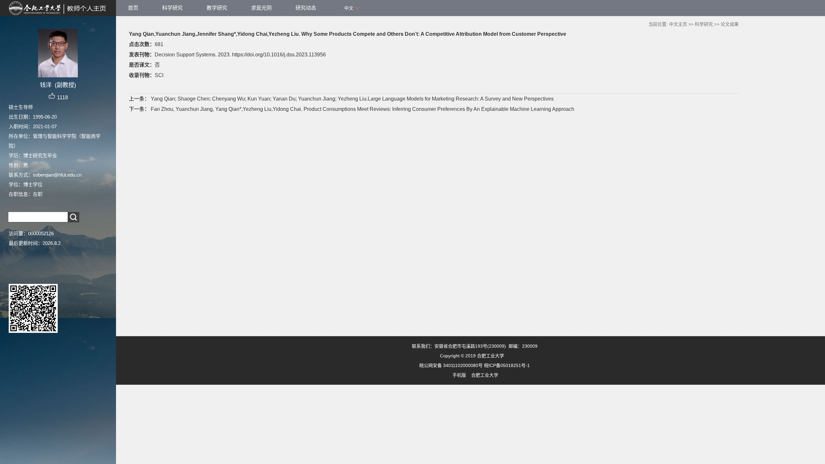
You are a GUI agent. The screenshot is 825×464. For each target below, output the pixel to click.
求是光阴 (261, 8)
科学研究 (172, 8)
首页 (133, 8)
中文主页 (678, 24)
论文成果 (730, 24)
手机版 (459, 375)
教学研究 (217, 8)
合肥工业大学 (484, 375)
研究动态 (306, 8)
